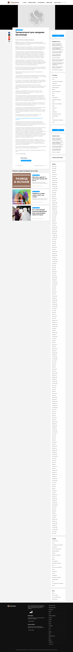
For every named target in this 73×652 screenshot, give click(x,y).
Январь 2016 (54, 375)
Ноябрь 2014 (54, 403)
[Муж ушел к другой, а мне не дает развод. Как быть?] (21, 180)
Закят (53, 93)
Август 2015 (54, 385)
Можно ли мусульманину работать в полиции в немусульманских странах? (57, 44)
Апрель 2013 (54, 442)
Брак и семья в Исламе (36, 175)
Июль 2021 (54, 287)
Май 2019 (54, 314)
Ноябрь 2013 (54, 427)
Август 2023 (54, 239)
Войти (53, 593)
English (50, 611)
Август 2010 (54, 506)
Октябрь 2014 (54, 405)
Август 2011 (54, 482)
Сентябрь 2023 (55, 237)
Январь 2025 (54, 204)
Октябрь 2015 (54, 381)
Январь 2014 (54, 423)
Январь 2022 (54, 275)
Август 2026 (54, 166)
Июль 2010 (54, 508)
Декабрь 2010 (54, 498)
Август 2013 (54, 433)
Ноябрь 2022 (54, 257)
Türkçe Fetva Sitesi (52, 607)
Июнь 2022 (54, 267)
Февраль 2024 (54, 227)
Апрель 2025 (54, 198)
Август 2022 (54, 263)
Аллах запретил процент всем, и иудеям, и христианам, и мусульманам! (58, 63)
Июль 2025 (54, 192)
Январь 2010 (54, 521)
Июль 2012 (54, 460)
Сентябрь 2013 (55, 431)
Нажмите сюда (31, 621)
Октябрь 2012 (54, 454)
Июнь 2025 (54, 194)
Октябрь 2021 (54, 281)
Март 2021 (54, 294)
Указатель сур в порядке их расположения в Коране (57, 52)
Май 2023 (54, 245)
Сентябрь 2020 (55, 306)
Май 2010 (54, 513)
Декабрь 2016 (54, 352)
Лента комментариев (56, 597)
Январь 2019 (54, 322)
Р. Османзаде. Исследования (57, 583)
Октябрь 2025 (54, 186)
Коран (53, 101)
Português (50, 625)
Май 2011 (54, 488)
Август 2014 (54, 409)
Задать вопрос (57, 2)
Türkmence (51, 642)
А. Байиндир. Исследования (57, 81)
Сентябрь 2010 (55, 504)
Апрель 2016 (54, 369)
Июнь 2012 (54, 462)
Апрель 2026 (54, 174)
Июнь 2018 (54, 328)
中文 (49, 629)
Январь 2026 (54, 180)
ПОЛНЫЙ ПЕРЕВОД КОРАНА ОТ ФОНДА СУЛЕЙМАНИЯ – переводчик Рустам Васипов (57, 48)
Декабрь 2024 (54, 206)
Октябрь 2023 (54, 235)
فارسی (50, 627)
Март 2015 (54, 395)
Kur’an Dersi (51, 609)
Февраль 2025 (54, 202)
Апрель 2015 (54, 393)
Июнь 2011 (54, 486)
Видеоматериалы (55, 87)
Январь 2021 (54, 298)
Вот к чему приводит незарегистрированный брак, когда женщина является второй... (39, 212)
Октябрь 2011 (54, 478)
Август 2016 (54, 360)
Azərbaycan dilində (52, 615)
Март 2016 (54, 371)
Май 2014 (54, 415)
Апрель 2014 (54, 417)
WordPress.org (54, 599)
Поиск (58, 35)
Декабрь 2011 (54, 474)
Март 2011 (54, 492)
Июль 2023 (54, 241)
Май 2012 (54, 464)
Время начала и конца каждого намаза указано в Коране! (58, 60)
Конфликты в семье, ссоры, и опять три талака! (38, 195)
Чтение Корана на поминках (57, 69)
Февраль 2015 (54, 397)
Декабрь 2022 (54, 255)
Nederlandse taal (52, 635)
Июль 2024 (54, 216)
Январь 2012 (54, 472)
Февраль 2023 (54, 251)
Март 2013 (54, 444)
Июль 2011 (54, 484)
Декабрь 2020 (54, 300)
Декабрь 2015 (54, 377)
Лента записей (55, 595)
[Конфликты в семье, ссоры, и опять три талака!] (21, 196)
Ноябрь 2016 (54, 354)
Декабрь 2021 (54, 277)
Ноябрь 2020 (54, 302)
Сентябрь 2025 (55, 188)
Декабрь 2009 (54, 523)
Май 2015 (54, 391)
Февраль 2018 (54, 332)
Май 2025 (54, 196)
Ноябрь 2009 (54, 525)
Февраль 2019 (54, 320)
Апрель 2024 (54, 223)
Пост (53, 581)
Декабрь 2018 (54, 324)
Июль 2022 (54, 265)
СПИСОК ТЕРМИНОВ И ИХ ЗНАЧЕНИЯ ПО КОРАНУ (56, 55)
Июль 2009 (54, 533)
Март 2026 (54, 176)
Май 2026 (54, 172)
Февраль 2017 (54, 348)
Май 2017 (54, 342)
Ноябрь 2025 (54, 184)
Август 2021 (54, 285)
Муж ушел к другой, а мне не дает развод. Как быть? (39, 178)
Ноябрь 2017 (54, 334)
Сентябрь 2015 (55, 383)
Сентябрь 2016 (55, 358)
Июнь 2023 (54, 243)
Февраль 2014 (54, 421)
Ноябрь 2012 (54, 452)
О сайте (24, 2)
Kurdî (50, 633)
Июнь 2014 (54, 413)
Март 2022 (54, 273)
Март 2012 (54, 468)
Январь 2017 (54, 350)
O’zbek (50, 623)
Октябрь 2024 (54, 210)
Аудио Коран (49, 2)
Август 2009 (54, 531)
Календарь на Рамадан (56, 99)
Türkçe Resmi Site (52, 605)
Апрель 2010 (54, 515)
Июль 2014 (54, 411)
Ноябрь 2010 (54, 500)
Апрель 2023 (54, 247)
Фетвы (53, 122)
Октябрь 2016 (54, 356)
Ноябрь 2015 (54, 379)
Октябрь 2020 (54, 304)
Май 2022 (54, 269)
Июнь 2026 (54, 170)
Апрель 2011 (54, 490)
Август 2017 (54, 338)
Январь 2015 (54, 399)
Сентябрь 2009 (55, 529)
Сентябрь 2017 (55, 336)
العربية (50, 613)
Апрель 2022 (54, 271)
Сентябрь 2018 (55, 326)
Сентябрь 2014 (55, 407)
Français (50, 617)
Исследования (41, 2)
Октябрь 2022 (54, 259)
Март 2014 (54, 419)
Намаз (53, 105)
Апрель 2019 (54, 316)
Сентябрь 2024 (55, 212)
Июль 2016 (54, 362)
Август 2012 (54, 458)
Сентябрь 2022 (55, 261)
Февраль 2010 (54, 519)
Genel (53, 79)
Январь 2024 (54, 229)
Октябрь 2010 (54, 502)
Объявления (54, 111)
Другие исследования (56, 91)
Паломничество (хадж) (56, 113)
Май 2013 (54, 440)
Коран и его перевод (56, 57)
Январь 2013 (54, 448)
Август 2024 (54, 214)
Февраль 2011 (54, 494)
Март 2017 (54, 346)
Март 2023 (54, 249)
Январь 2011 (54, 496)
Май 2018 (54, 330)
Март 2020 (54, 312)
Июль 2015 (54, 387)
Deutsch (50, 619)
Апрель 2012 (54, 466)
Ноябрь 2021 (54, 279)
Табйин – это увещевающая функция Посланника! (57, 67)
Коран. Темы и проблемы (57, 103)
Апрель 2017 (54, 344)
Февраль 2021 (54, 296)
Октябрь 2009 (54, 527)
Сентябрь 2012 (55, 456)
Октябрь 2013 (54, 429)
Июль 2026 (54, 168)
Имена (53, 95)
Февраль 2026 (54, 178)
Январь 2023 (54, 253)
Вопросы (53, 89)
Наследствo (54, 107)
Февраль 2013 (54, 446)
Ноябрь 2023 (54, 233)
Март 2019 (54, 318)
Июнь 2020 (54, 310)
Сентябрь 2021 (55, 283)
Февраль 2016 (54, 373)
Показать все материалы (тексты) (26, 160)
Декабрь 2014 (54, 401)
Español (50, 631)
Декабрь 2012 (54, 450)
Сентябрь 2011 (55, 480)
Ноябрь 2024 (54, 208)
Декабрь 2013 (54, 425)
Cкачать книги (55, 77)
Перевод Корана (32, 2)
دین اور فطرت (51, 644)
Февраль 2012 (54, 470)
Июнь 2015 (54, 389)
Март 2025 (54, 200)
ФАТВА (50, 621)
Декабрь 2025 (54, 182)
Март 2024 (54, 225)
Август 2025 (54, 190)
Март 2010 (54, 517)
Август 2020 (54, 308)
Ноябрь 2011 (54, 476)
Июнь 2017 (54, 340)
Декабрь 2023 (54, 231)
